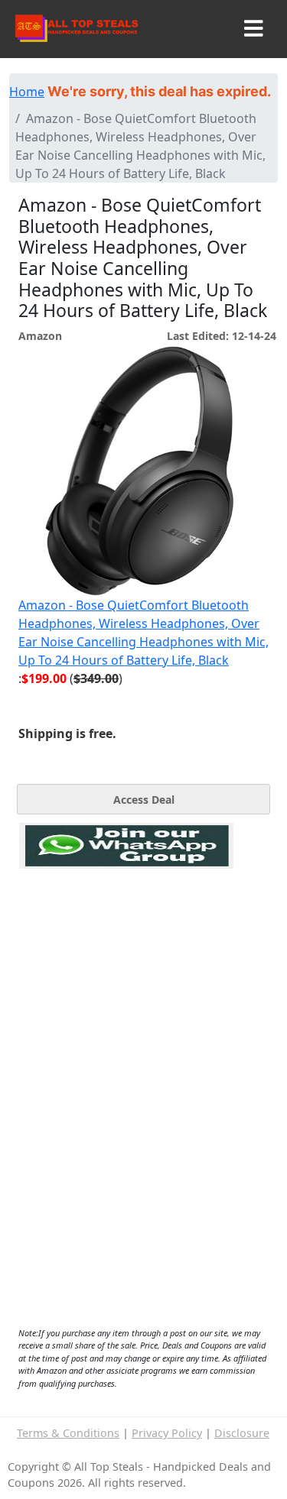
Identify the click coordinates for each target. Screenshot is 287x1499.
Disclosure (241, 1433)
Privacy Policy (167, 1433)
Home (26, 91)
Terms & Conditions (68, 1433)
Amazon (40, 336)
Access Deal (143, 799)
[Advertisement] (126, 939)
